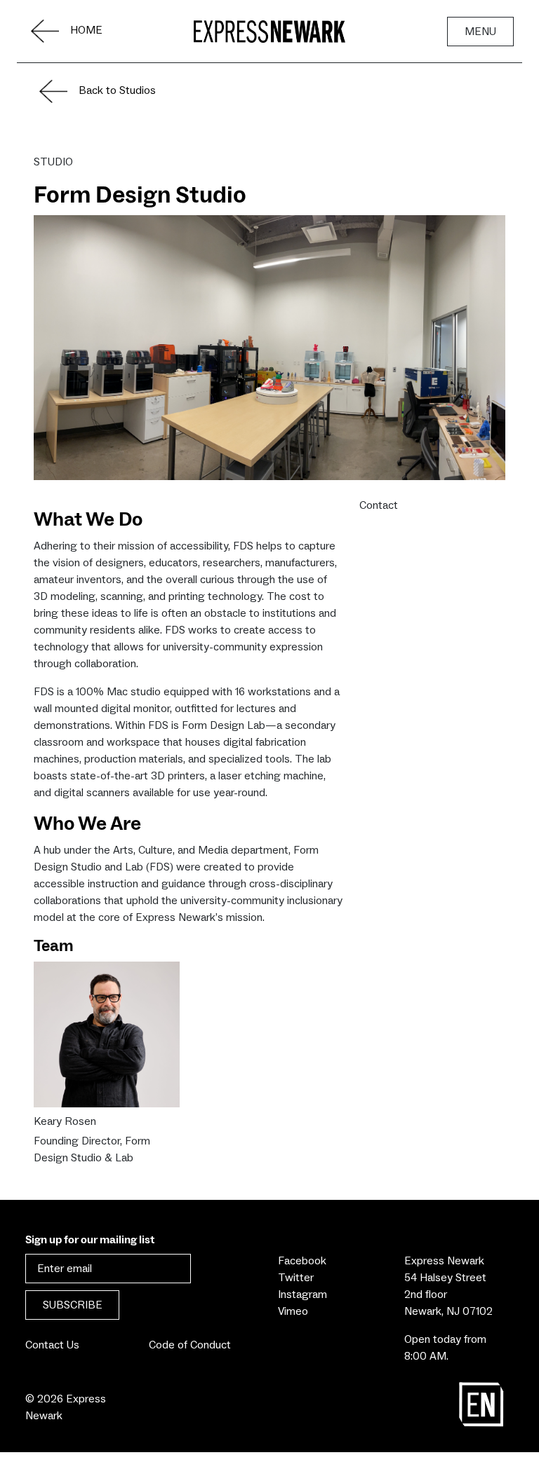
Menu (480, 32)
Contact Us (52, 1345)
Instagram (302, 1294)
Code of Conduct (190, 1345)
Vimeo (293, 1311)
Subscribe (72, 1305)
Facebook (302, 1261)
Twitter (296, 1278)
